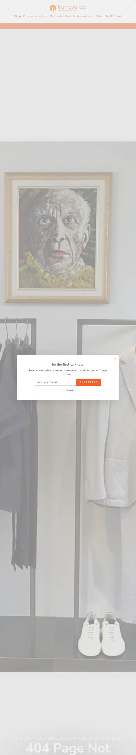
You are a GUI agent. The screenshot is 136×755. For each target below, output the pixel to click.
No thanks (68, 390)
